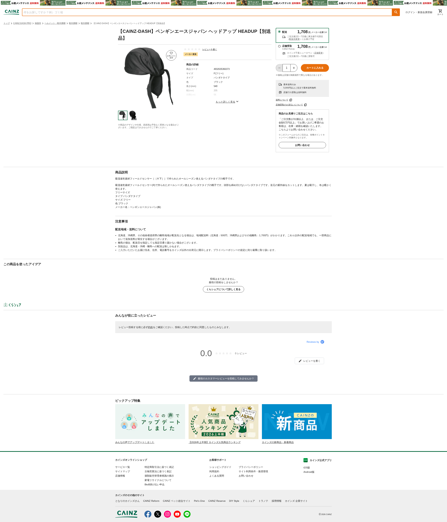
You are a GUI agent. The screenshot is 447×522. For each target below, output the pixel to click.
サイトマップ (122, 471)
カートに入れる (315, 67)
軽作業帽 (73, 23)
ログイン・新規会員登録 (418, 12)
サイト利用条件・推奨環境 (253, 471)
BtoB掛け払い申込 (154, 484)
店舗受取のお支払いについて (289, 105)
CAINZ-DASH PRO (22, 23)
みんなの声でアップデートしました (134, 442)
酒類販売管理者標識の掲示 (159, 475)
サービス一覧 (122, 467)
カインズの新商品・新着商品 (278, 442)
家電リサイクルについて (158, 480)
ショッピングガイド (220, 467)
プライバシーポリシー (251, 467)
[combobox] (204, 12)
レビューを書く (209, 49)
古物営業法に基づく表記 (158, 471)
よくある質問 (216, 475)
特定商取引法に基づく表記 (159, 467)
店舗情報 (120, 475)
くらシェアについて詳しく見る (223, 289)
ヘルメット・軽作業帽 (55, 23)
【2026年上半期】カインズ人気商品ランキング (215, 442)
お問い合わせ (302, 145)
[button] (396, 12)
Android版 (308, 471)
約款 (150, 327)
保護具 (38, 23)
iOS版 (306, 467)
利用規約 (214, 471)
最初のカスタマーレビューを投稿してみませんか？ (226, 378)
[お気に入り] (171, 55)
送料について (282, 100)
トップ (6, 23)
